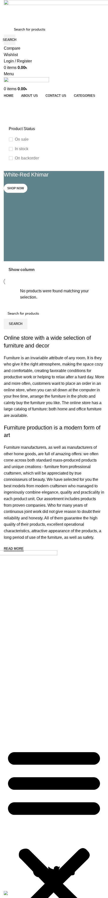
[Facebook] (39, 871)
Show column (22, 269)
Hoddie (14, 678)
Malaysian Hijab (22, 696)
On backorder (27, 158)
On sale (22, 139)
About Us (11, 655)
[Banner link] (54, 216)
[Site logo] (26, 81)
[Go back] (10, 95)
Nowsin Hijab (20, 714)
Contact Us (12, 664)
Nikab (13, 705)
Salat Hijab (18, 723)
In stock (21, 149)
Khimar (14, 687)
